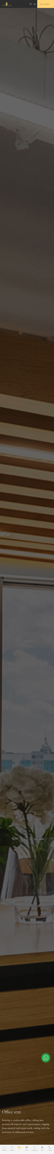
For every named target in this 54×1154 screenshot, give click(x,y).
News (42, 1150)
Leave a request (44, 4)
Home (19, 1150)
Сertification (34, 1150)
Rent (26, 1150)
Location (12, 1150)
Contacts (49, 1150)
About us (4, 1150)
